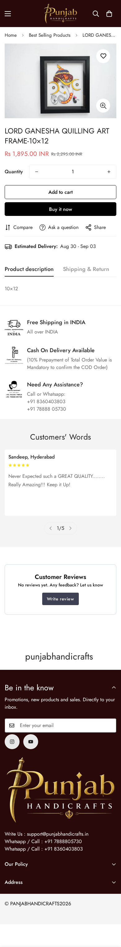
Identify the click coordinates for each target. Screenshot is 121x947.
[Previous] (50, 528)
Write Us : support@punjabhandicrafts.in (46, 833)
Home (11, 35)
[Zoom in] (103, 106)
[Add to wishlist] (103, 56)
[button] (109, 14)
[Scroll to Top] (110, 914)
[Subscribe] (109, 725)
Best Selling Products (49, 35)
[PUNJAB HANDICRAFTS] (60, 13)
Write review (60, 599)
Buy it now (60, 209)
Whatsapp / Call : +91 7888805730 (43, 841)
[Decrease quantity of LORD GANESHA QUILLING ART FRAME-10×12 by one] (36, 172)
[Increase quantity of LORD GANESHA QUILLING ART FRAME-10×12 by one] (109, 172)
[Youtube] (30, 741)
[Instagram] (12, 741)
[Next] (70, 528)
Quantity (14, 171)
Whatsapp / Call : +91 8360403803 (44, 848)
